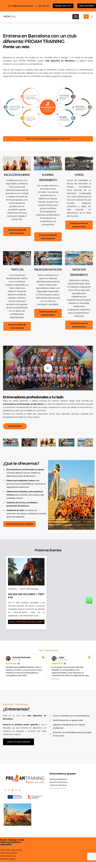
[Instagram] (16, 790)
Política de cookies (7, 859)
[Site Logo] (9, 17)
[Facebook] (5, 790)
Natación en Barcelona (59, 782)
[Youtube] (12, 790)
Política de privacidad (8, 853)
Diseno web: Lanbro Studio (11, 850)
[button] (91, 16)
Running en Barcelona (58, 779)
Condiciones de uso (8, 856)
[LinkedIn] (19, 790)
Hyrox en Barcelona (57, 788)
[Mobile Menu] (86, 16)
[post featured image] (26, 571)
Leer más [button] (38, 679)
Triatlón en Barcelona (58, 785)
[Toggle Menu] (76, 16)
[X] (9, 790)
